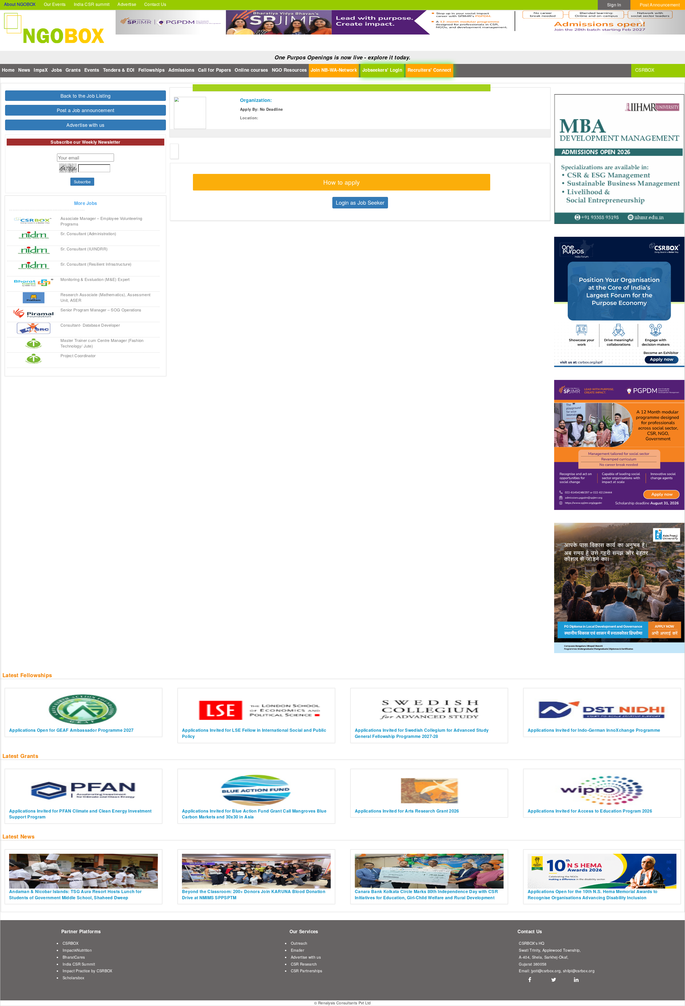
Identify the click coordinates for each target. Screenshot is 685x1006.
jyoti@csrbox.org (546, 970)
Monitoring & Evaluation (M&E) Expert (95, 279)
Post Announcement (660, 5)
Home (8, 70)
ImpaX (41, 70)
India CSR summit (92, 4)
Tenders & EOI (119, 70)
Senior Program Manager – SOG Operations (101, 310)
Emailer (297, 950)
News (24, 70)
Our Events (55, 4)
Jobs (56, 70)
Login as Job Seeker (360, 202)
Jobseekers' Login (382, 70)
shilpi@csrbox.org (579, 970)
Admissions (181, 70)
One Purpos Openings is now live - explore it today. (342, 57)
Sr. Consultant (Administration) (88, 233)
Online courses (251, 70)
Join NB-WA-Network (334, 70)
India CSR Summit (79, 964)
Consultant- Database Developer (90, 325)
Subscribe (82, 181)
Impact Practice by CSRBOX (87, 970)
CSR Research (304, 964)
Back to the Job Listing (85, 95)
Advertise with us (85, 124)
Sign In (614, 5)
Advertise (126, 4)
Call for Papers (214, 70)
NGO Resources (289, 70)
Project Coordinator (78, 355)
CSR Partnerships (306, 970)
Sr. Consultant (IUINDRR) (84, 248)
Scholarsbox (73, 977)
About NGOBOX (20, 4)
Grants (73, 70)
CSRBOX (70, 943)
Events (91, 70)
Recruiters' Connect (429, 70)
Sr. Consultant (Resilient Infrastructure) (95, 264)
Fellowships (151, 70)
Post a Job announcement (86, 109)
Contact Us (155, 4)
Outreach (299, 943)
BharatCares (74, 957)
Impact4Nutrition (77, 950)
